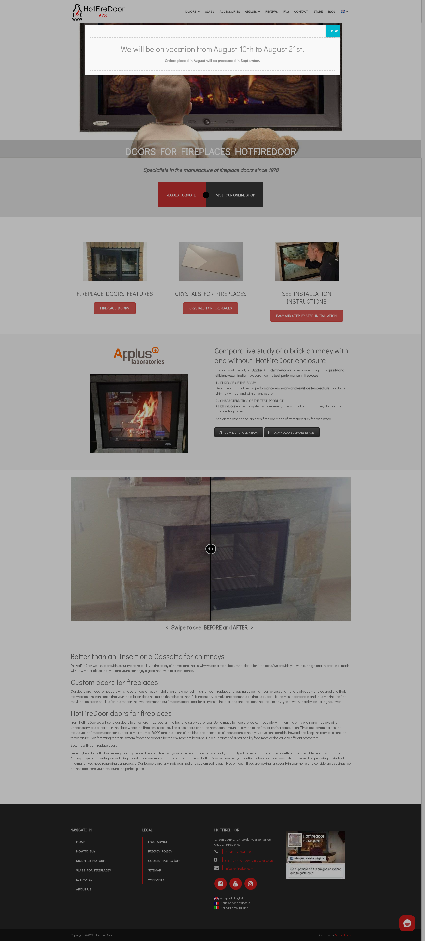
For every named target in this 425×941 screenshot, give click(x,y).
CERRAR (333, 31)
